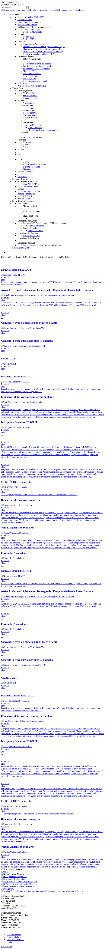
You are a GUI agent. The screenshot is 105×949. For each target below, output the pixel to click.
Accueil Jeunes (24, 199)
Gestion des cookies (15, 939)
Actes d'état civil (30, 76)
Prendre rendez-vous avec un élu (32, 86)
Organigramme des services (29, 22)
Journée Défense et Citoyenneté (36, 68)
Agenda (4, 871)
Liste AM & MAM (31, 184)
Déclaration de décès (32, 73)
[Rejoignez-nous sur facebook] (70, 10)
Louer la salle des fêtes (33, 137)
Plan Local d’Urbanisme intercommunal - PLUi (43, 49)
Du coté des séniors (31, 167)
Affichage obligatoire (21, 248)
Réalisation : (6, 946)
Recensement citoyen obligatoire (37, 64)
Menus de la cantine (31, 191)
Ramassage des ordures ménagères (43, 130)
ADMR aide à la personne (34, 164)
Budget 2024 (28, 37)
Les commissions (25, 19)
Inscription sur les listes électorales (37, 66)
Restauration (28, 110)
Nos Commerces (30, 113)
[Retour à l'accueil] (10, 2)
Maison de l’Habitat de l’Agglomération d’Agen (44, 46)
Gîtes (25, 147)
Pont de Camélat (35, 230)
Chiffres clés (28, 93)
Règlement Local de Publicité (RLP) (38, 54)
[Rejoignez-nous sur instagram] (42, 10)
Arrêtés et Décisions (31, 235)
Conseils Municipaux (32, 29)
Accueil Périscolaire (26, 194)
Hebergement (29, 142)
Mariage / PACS (30, 71)
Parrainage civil (29, 78)
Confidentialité (13, 937)
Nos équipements (30, 103)
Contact (10, 942)
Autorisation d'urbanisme (34, 44)
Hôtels (26, 145)
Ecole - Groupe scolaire (28, 186)
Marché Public (24, 83)
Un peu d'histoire (30, 98)
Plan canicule (28, 169)
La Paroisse (22, 176)
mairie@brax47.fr (8, 908)
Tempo (31, 108)
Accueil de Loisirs (25, 196)
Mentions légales (14, 934)
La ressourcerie (35, 127)
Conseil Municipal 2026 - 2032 (31, 17)
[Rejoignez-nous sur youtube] (14, 10)
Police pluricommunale (27, 24)
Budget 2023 (28, 39)
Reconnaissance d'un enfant (35, 81)
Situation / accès (30, 95)
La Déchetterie (34, 125)
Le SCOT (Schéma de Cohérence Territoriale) (43, 51)
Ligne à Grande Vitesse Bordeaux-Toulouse (42, 245)
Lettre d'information (37, 226)
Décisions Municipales (33, 32)
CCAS (26, 162)
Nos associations (30, 115)
